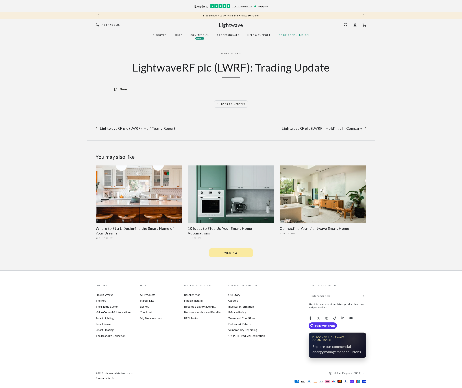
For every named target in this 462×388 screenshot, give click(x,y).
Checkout (146, 312)
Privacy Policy (237, 312)
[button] (345, 25)
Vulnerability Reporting (242, 329)
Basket (144, 306)
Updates (235, 53)
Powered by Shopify (105, 378)
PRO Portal (191, 318)
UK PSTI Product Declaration (246, 335)
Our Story (234, 294)
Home (224, 53)
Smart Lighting (105, 318)
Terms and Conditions (241, 318)
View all (230, 252)
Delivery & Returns (239, 324)
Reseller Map (192, 294)
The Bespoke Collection (110, 335)
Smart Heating (105, 329)
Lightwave (109, 373)
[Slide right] (363, 15)
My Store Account (151, 318)
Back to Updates (233, 104)
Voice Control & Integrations (113, 312)
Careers (233, 300)
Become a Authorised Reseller (202, 312)
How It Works (104, 294)
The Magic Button (107, 306)
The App (101, 300)
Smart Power (104, 324)
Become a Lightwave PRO (200, 306)
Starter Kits (147, 300)
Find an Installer (194, 300)
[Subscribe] (364, 296)
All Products (147, 294)
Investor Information (241, 306)
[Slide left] (99, 15)
